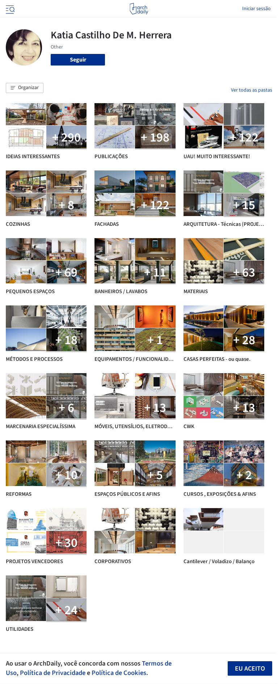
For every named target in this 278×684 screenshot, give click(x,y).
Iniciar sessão (256, 8)
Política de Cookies (119, 672)
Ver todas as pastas (251, 90)
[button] (24, 88)
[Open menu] (9, 9)
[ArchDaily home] (139, 8)
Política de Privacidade (52, 672)
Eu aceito (250, 668)
